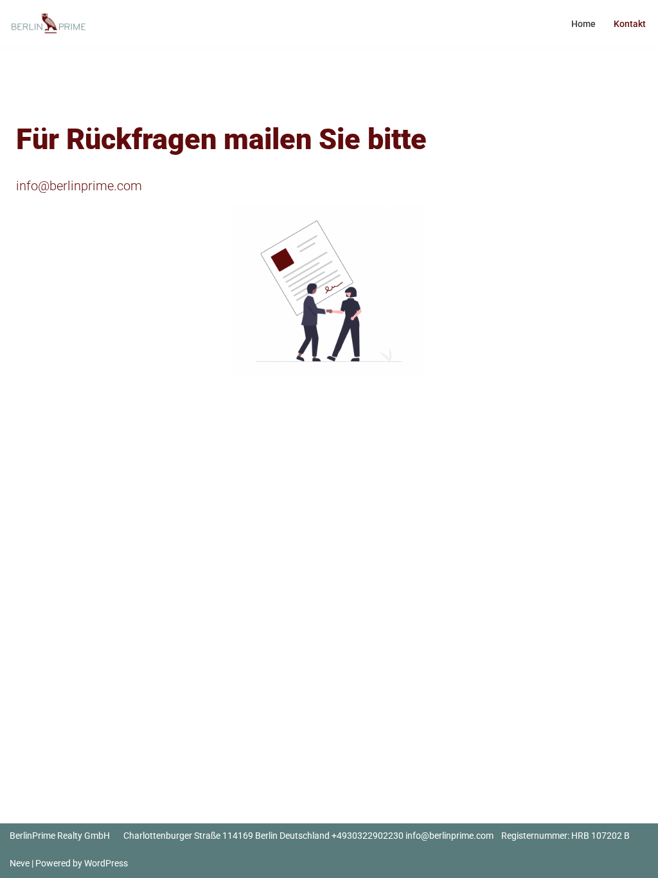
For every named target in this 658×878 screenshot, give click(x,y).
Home (583, 24)
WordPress (106, 863)
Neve (20, 863)
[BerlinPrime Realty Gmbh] (48, 24)
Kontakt (630, 24)
